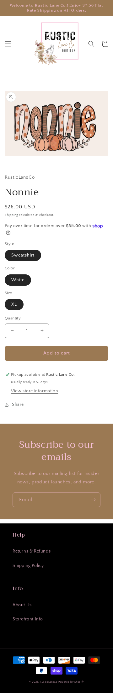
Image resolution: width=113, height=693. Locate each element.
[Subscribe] (93, 499)
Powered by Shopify (71, 681)
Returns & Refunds (32, 551)
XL (14, 304)
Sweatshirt (23, 255)
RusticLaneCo (48, 681)
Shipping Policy (28, 565)
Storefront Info (28, 619)
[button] (8, 44)
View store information (34, 391)
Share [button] (18, 404)
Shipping (11, 215)
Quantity (13, 318)
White (17, 280)
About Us (22, 605)
